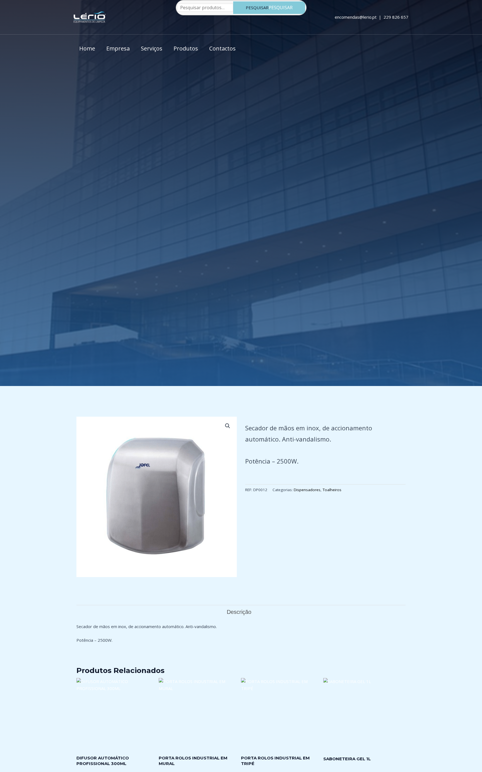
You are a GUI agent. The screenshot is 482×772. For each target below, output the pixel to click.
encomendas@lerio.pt (355, 17)
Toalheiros (332, 489)
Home (87, 48)
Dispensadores (307, 489)
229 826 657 (396, 17)
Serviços (151, 48)
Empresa (118, 48)
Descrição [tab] (239, 612)
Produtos (185, 48)
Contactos (222, 48)
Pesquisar (257, 7)
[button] (228, 426)
